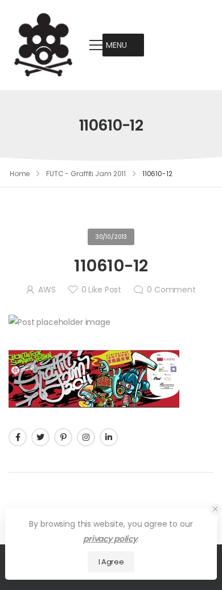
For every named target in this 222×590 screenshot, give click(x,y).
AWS (47, 289)
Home (20, 173)
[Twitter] (40, 437)
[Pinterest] (63, 437)
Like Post (101, 289)
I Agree (111, 561)
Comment (171, 289)
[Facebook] (18, 437)
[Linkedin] (109, 437)
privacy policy (110, 538)
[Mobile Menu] (96, 45)
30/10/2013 (111, 237)
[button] (116, 45)
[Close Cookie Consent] (215, 509)
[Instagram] (86, 437)
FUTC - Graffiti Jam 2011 (86, 173)
